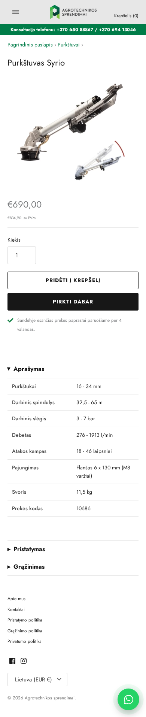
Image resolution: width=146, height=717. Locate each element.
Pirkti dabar (73, 301)
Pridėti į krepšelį (73, 280)
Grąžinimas (29, 567)
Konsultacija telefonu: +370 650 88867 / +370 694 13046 (73, 29)
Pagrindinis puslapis (30, 44)
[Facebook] (12, 661)
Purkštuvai (69, 44)
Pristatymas (29, 549)
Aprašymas (28, 369)
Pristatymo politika (24, 620)
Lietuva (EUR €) (33, 679)
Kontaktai (16, 609)
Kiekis (14, 239)
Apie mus (16, 598)
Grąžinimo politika (24, 630)
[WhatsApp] (128, 699)
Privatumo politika (24, 641)
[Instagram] (24, 661)
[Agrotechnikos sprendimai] (73, 12)
